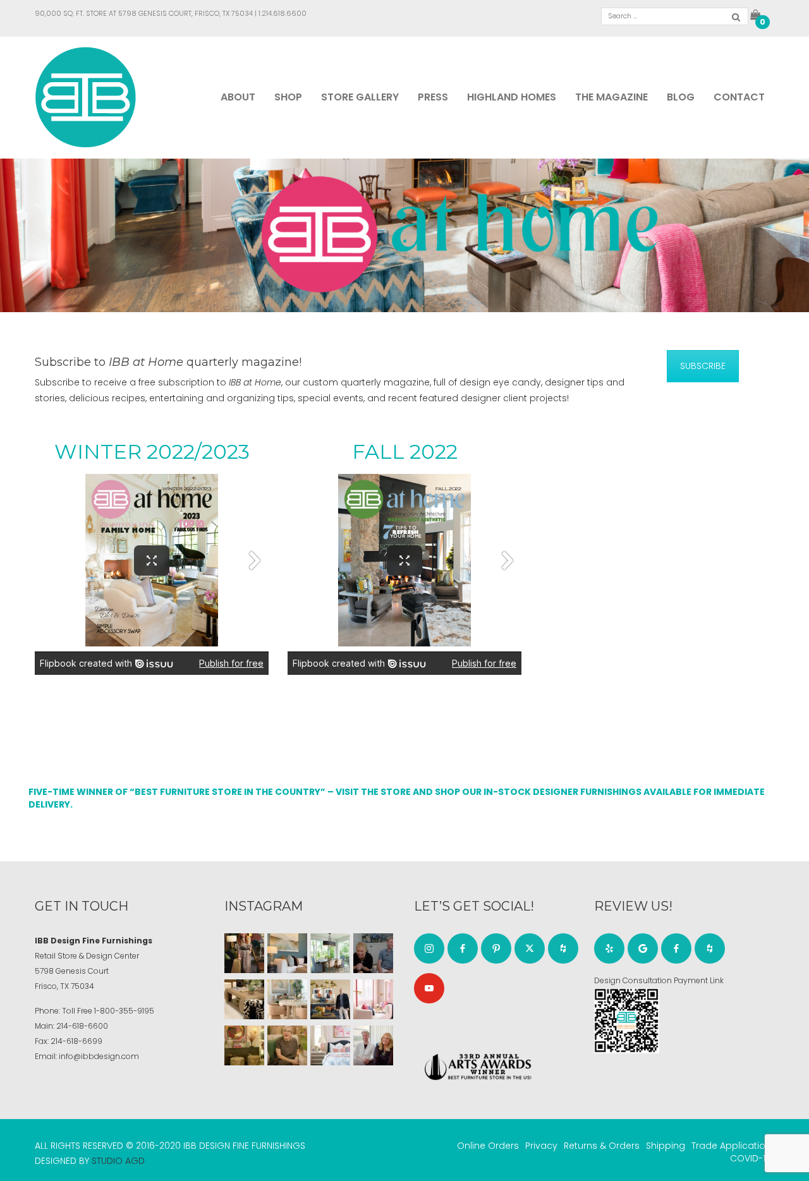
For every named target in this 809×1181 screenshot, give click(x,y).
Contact (739, 97)
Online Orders (488, 1145)
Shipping (665, 1145)
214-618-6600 (82, 1026)
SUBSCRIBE (703, 366)
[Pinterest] (496, 948)
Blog (681, 97)
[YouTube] (429, 988)
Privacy (541, 1145)
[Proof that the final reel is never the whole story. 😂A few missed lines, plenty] (373, 953)
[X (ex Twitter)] (529, 948)
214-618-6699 (76, 1041)
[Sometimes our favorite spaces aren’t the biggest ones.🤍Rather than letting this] (373, 999)
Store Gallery (360, 97)
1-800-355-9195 (124, 1010)
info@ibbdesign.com (99, 1056)
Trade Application (731, 1145)
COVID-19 (750, 1158)
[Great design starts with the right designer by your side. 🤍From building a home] (287, 999)
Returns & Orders (602, 1145)
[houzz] (563, 948)
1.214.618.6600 (283, 13)
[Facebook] (462, 948)
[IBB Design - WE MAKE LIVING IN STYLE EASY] (86, 96)
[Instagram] (429, 948)
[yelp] (609, 948)
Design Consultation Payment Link (659, 980)
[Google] (643, 948)
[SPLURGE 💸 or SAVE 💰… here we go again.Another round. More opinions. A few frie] (373, 1045)
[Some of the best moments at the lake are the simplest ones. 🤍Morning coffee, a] (330, 953)
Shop (288, 97)
